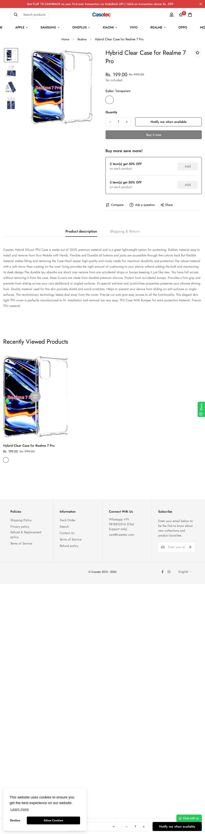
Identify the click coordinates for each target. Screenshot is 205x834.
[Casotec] (102, 14)
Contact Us (67, 533)
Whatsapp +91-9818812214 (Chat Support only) (121, 524)
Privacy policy (19, 526)
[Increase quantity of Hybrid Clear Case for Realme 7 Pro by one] (126, 122)
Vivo (134, 27)
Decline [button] (15, 820)
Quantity (111, 112)
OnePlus (79, 27)
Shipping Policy (21, 520)
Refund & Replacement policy (25, 534)
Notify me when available (169, 121)
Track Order (67, 520)
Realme (156, 27)
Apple (19, 27)
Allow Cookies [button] (53, 820)
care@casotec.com (121, 534)
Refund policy (69, 546)
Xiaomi (108, 27)
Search (64, 526)
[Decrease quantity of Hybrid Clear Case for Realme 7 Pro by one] (110, 122)
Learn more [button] (19, 809)
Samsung (48, 27)
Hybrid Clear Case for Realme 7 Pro (29, 445)
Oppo (182, 27)
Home (65, 39)
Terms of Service (21, 543)
